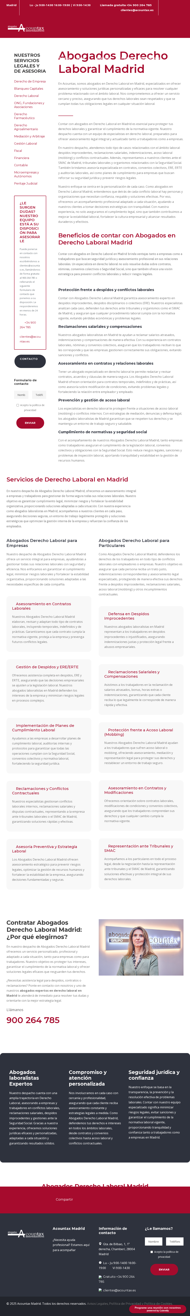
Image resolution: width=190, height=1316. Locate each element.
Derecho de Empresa (30, 81)
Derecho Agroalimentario (26, 127)
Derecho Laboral (26, 96)
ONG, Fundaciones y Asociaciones (29, 105)
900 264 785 (33, 1020)
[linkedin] (170, 10)
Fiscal (18, 151)
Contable (21, 165)
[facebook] (163, 10)
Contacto (180, 58)
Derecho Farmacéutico (24, 116)
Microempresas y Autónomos (26, 174)
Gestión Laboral (25, 143)
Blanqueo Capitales (28, 88)
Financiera (21, 158)
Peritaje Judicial (25, 183)
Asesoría (103, 58)
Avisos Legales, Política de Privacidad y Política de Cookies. (130, 1303)
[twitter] (176, 10)
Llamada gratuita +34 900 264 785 (126, 5)
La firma (46, 58)
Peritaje (127, 58)
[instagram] (182, 10)
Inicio (29, 58)
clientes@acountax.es (137, 10)
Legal (81, 58)
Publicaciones (150, 58)
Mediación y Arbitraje (29, 136)
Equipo (64, 58)
